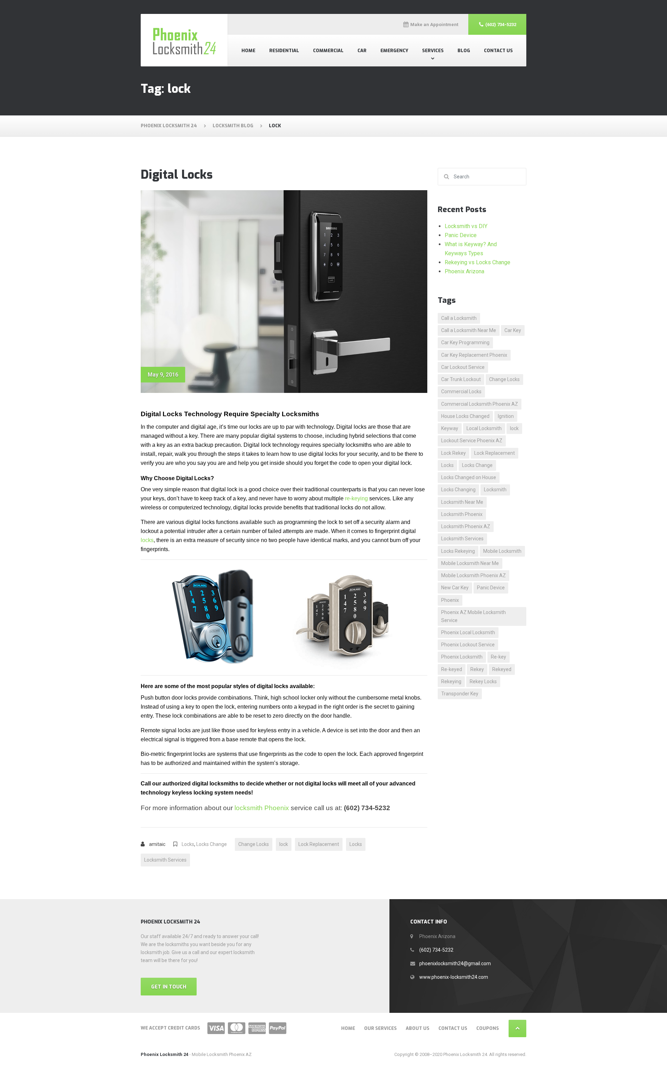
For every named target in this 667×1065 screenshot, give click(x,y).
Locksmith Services (165, 860)
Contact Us (498, 51)
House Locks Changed (465, 416)
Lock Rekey (453, 453)
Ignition (506, 416)
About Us (417, 1028)
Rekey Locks (483, 681)
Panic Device (461, 235)
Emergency (394, 51)
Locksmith (495, 489)
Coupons (487, 1028)
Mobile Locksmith (502, 551)
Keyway (449, 428)
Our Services (380, 1028)
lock (283, 844)
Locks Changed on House (468, 477)
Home (248, 51)
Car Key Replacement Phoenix (474, 355)
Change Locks (253, 844)
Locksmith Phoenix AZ (465, 526)
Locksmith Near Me (462, 502)
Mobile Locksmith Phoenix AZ (473, 575)
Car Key (512, 330)
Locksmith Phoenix (462, 514)
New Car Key (455, 587)
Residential (284, 51)
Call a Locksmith (459, 318)
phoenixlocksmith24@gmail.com (455, 963)
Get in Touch (168, 987)
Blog (464, 51)
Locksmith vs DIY (466, 226)
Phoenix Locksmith (462, 657)
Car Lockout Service (463, 367)
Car (362, 51)
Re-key (498, 657)
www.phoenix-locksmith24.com (453, 977)
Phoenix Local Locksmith (468, 632)
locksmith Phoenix (261, 808)
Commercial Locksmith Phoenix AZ (479, 404)
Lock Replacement (318, 844)
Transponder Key (459, 693)
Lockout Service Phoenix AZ (471, 440)
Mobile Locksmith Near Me (470, 563)
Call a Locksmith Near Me (468, 330)
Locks (188, 844)
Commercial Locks (461, 391)
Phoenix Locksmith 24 (164, 1054)
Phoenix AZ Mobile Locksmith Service (473, 616)
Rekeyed (501, 669)
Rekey (477, 669)
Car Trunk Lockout (461, 379)
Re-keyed (451, 669)
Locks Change (211, 844)
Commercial (328, 51)
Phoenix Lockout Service (468, 644)
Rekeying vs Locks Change (477, 262)
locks (147, 540)
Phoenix (450, 600)
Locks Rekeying (458, 551)
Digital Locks (177, 175)
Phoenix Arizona (464, 271)
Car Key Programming (465, 342)
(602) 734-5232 (436, 950)
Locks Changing (458, 489)
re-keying (356, 498)
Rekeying (451, 681)
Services (433, 51)
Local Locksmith (484, 428)
